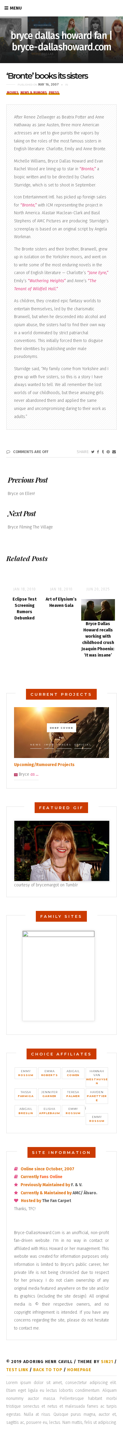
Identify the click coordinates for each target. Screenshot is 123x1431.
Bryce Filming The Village (30, 527)
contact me (29, 1328)
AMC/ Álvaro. (85, 1192)
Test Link (17, 1369)
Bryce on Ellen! (21, 493)
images (64, 744)
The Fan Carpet (56, 1200)
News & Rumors (34, 93)
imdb (49, 744)
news (35, 744)
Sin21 (107, 1361)
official (82, 744)
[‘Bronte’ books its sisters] (92, 452)
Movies (13, 93)
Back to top (47, 1369)
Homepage (79, 1369)
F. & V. (76, 1184)
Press (54, 93)
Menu (16, 8)
